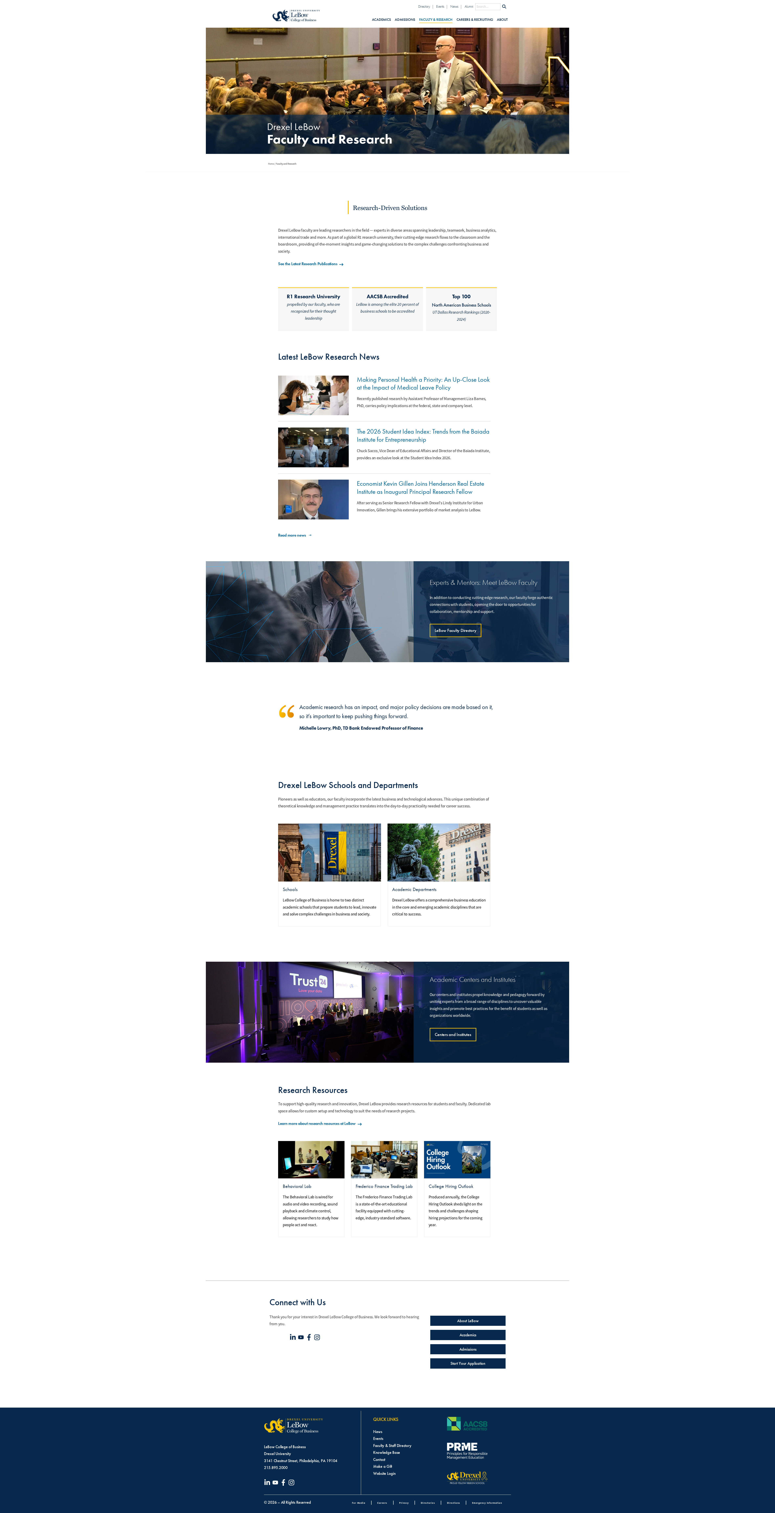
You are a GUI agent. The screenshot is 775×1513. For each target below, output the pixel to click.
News (454, 6)
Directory (424, 6)
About (502, 20)
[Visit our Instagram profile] (318, 1337)
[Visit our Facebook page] (310, 1337)
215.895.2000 (276, 1467)
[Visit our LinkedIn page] (294, 1337)
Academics (381, 20)
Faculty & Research (435, 20)
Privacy (404, 1502)
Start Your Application (467, 1363)
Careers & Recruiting (475, 20)
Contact (379, 1459)
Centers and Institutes (453, 1034)
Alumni (469, 6)
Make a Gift (382, 1466)
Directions (453, 1502)
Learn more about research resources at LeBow (317, 1123)
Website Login (384, 1473)
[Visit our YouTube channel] (302, 1337)
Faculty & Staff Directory (392, 1445)
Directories (428, 1502)
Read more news (292, 535)
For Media (359, 1502)
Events (440, 6)
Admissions (405, 20)
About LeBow (468, 1320)
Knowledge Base (386, 1452)
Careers (382, 1502)
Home (271, 163)
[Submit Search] (504, 6)
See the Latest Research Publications (307, 263)
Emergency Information (487, 1502)
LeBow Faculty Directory (456, 630)
